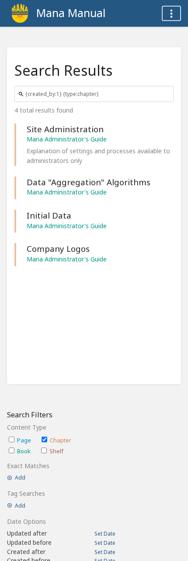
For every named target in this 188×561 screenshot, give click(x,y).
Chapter (60, 440)
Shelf (56, 451)
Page (24, 440)
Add (20, 477)
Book (24, 451)
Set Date (104, 533)
